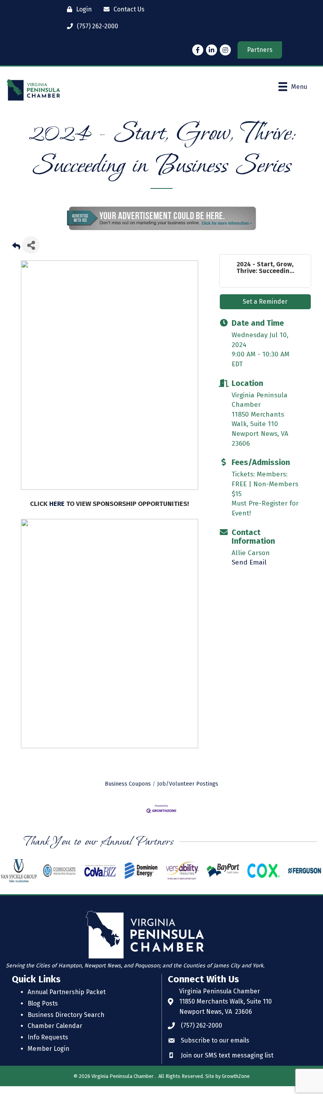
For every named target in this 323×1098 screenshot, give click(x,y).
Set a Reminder (265, 313)
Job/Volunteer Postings (187, 795)
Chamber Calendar (55, 1037)
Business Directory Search (66, 1026)
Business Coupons (128, 795)
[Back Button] (16, 259)
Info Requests (48, 1049)
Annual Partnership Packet (67, 1004)
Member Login (48, 1060)
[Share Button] (31, 257)
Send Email (249, 574)
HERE (57, 515)
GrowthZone (236, 1088)
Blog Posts (43, 1015)
